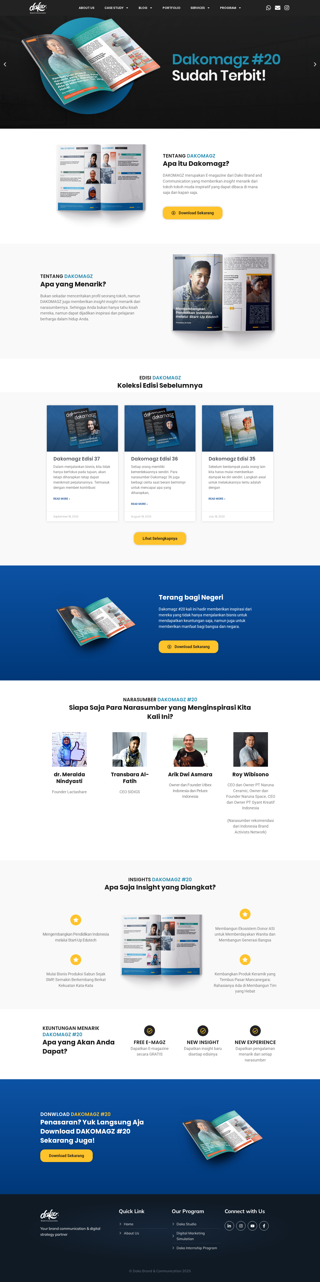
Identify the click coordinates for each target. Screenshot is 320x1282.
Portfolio (171, 8)
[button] (5, 64)
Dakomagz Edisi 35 (232, 459)
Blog (143, 8)
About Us (86, 8)
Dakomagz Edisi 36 (154, 459)
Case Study (113, 8)
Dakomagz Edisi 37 (76, 459)
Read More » (61, 498)
